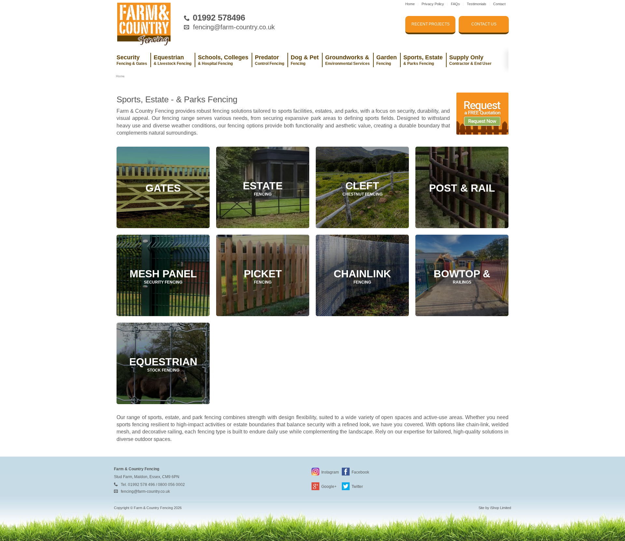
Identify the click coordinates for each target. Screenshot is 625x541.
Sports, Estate (423, 60)
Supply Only (470, 60)
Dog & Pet (305, 60)
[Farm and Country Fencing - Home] (144, 23)
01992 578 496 (141, 484)
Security (132, 60)
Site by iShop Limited (495, 508)
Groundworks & (347, 60)
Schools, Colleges (223, 60)
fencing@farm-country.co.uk (234, 27)
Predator (269, 60)
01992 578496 (219, 17)
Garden (386, 60)
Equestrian (172, 60)
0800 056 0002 (171, 484)
